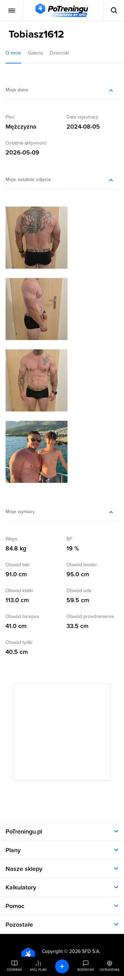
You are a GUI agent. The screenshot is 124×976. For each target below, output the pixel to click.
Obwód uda (78, 591)
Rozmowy (85, 970)
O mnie (13, 53)
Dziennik (14, 970)
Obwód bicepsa (22, 616)
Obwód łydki (19, 642)
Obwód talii (17, 565)
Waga (11, 539)
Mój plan (38, 970)
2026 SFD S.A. (84, 951)
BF (69, 539)
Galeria (35, 53)
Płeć (10, 117)
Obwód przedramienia (90, 616)
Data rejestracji (82, 117)
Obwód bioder (81, 565)
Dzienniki (59, 53)
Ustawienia (110, 970)
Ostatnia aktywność (26, 143)
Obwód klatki (19, 591)
